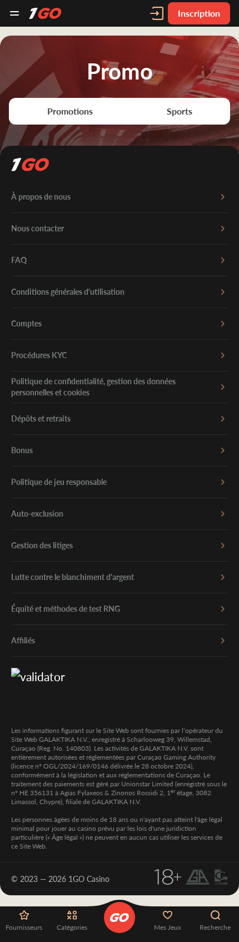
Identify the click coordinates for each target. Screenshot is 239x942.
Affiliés (23, 640)
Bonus (22, 450)
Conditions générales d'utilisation (68, 291)
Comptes (26, 323)
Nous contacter (37, 228)
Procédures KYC (39, 355)
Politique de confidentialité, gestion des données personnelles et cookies (93, 386)
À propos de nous (41, 196)
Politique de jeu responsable (59, 482)
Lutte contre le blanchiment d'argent (72, 577)
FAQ (19, 260)
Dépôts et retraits (41, 418)
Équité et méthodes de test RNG (65, 608)
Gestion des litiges (42, 545)
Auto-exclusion (37, 513)
